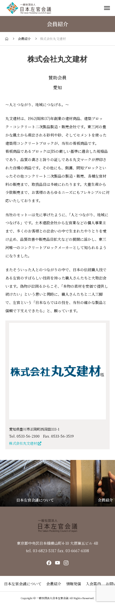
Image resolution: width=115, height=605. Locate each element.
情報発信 (73, 584)
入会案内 (93, 584)
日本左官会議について (22, 584)
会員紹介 (53, 584)
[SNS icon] (49, 562)
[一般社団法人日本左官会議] (28, 8)
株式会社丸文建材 (23, 443)
